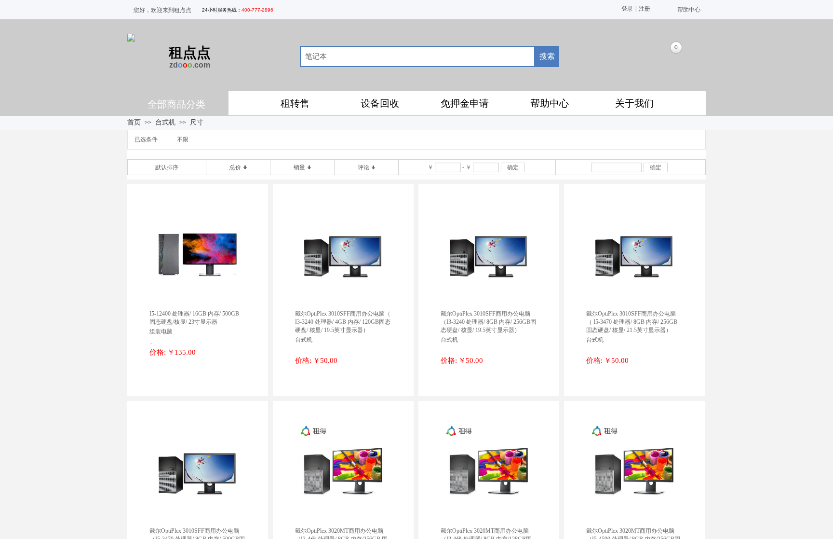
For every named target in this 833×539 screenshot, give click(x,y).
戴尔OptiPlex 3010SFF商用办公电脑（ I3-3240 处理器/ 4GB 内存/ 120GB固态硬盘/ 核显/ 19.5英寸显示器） (342, 321)
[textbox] (417, 56)
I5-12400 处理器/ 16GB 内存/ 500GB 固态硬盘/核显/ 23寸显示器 (194, 317)
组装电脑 (161, 331)
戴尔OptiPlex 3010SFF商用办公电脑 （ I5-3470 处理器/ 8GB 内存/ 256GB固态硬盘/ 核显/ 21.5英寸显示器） (631, 321)
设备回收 (380, 103)
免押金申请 (465, 103)
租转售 (295, 103)
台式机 (303, 339)
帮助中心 (688, 9)
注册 (644, 8)
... (151, 342)
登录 (627, 8)
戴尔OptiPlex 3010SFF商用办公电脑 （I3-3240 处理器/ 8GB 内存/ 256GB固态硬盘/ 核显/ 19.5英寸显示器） (488, 321)
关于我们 (634, 103)
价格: (157, 352)
